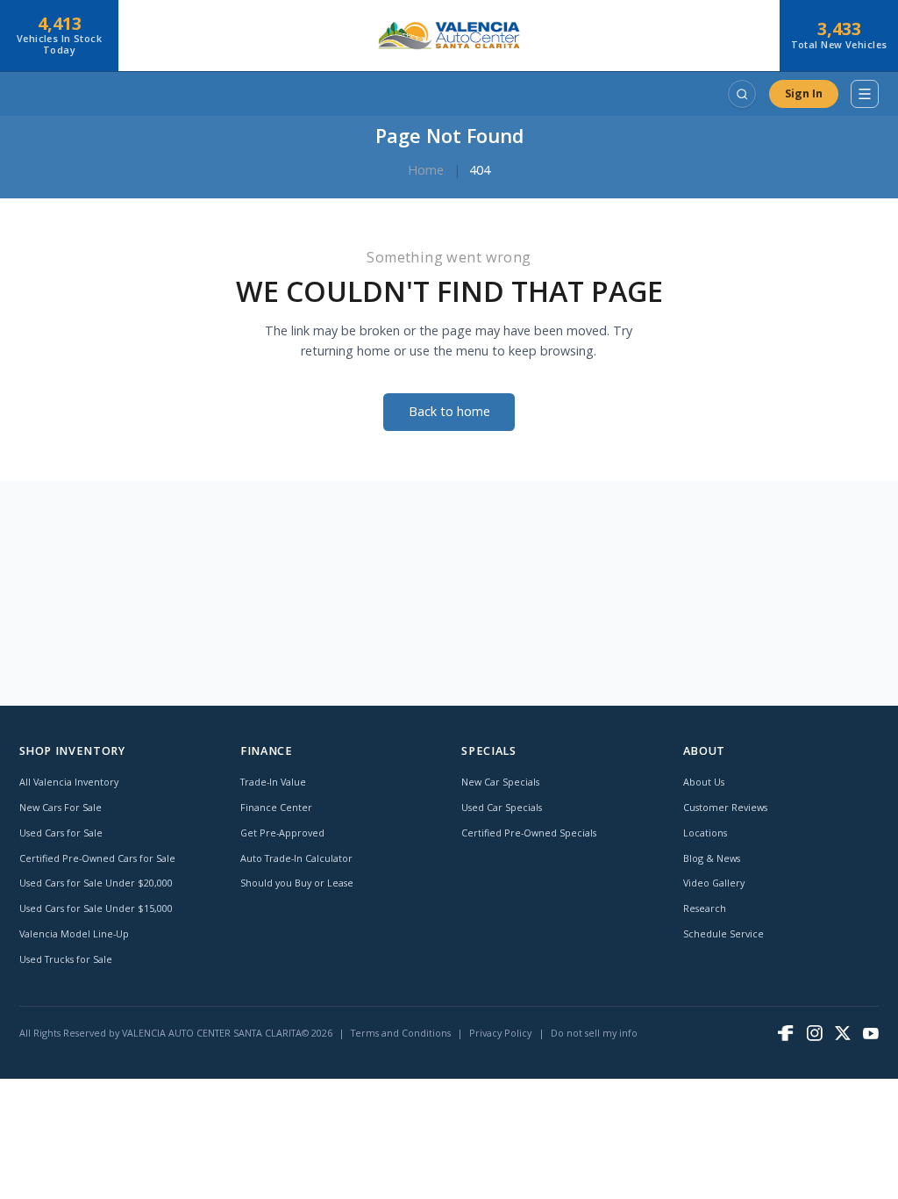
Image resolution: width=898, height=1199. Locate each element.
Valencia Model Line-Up (74, 933)
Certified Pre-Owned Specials (528, 832)
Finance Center (276, 807)
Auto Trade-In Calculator (296, 858)
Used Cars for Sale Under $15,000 (96, 908)
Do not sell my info (594, 1032)
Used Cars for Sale (61, 832)
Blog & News (711, 858)
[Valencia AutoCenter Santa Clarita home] (449, 35)
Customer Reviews (725, 807)
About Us (703, 781)
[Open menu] (865, 94)
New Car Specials (500, 781)
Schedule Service (723, 933)
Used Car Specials (501, 807)
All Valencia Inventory (68, 781)
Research (704, 908)
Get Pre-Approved (282, 832)
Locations (705, 832)
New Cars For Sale (60, 807)
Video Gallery (714, 882)
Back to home (449, 411)
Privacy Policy (500, 1032)
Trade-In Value (273, 781)
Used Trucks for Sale (65, 959)
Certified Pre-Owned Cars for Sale (97, 858)
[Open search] (742, 94)
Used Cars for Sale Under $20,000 (96, 882)
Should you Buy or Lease (296, 882)
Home (426, 170)
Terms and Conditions (401, 1032)
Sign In (804, 93)
